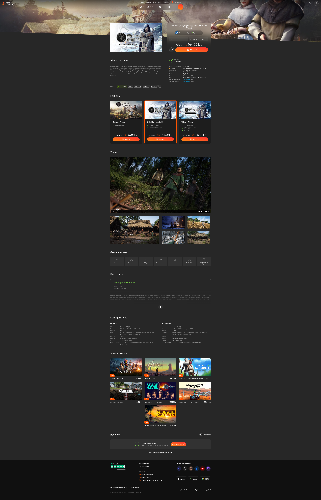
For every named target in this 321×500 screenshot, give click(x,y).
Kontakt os (142, 471)
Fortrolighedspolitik (144, 466)
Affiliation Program (144, 469)
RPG (198, 77)
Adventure (190, 77)
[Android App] (193, 479)
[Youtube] (202, 468)
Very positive (186, 79)
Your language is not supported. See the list (194, 68)
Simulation (203, 77)
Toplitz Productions (188, 74)
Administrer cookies (115, 490)
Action (185, 77)
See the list (186, 66)
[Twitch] (208, 468)
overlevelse (154, 86)
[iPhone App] (181, 479)
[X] (185, 468)
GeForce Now (123, 86)
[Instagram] (191, 468)
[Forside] (8, 3)
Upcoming (166, 2)
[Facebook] (196, 468)
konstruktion (138, 86)
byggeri (130, 86)
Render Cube (186, 72)
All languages (207, 434)
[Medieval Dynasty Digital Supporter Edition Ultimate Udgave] (195, 118)
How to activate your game (190, 70)
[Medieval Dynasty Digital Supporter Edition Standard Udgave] (126, 118)
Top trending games (145, 2)
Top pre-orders (157, 2)
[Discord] (179, 468)
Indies (195, 77)
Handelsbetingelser (144, 463)
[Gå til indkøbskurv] (310, 3)
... (159, 86)
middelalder (146, 86)
